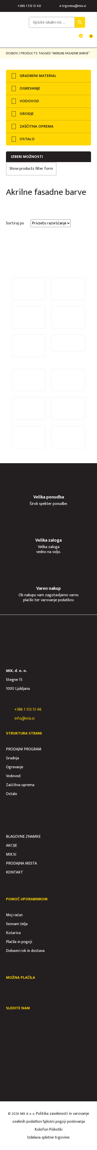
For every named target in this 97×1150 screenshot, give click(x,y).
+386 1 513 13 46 (28, 709)
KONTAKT (14, 872)
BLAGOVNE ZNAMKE (23, 836)
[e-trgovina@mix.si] (55, 5)
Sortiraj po (15, 223)
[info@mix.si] (8, 718)
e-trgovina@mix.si (72, 6)
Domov (12, 53)
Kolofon (41, 1129)
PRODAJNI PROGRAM (23, 749)
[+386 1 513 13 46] (8, 709)
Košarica (13, 933)
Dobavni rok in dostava (25, 950)
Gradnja (12, 758)
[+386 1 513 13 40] (13, 5)
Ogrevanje (14, 767)
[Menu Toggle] (9, 39)
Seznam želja (17, 924)
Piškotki (55, 1129)
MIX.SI (11, 854)
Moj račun (14, 915)
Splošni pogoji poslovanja (64, 1121)
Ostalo (11, 794)
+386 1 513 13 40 (29, 6)
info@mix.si (24, 718)
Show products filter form (31, 168)
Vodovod (13, 776)
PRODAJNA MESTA (21, 863)
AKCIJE (11, 845)
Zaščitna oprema (20, 785)
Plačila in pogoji (19, 942)
